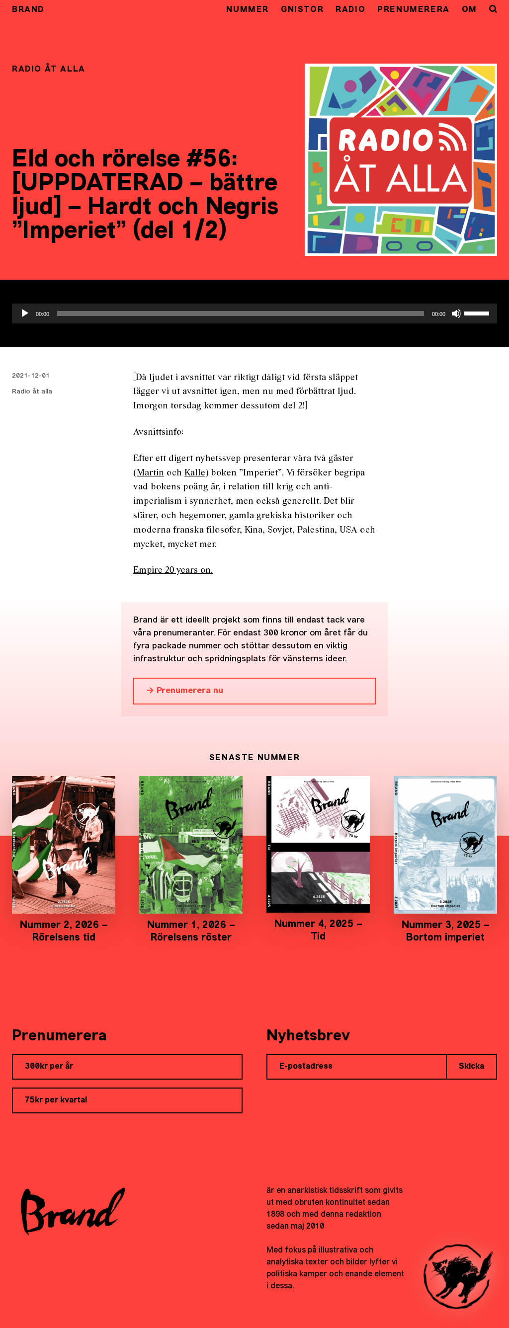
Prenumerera (413, 10)
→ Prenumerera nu (184, 691)
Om (469, 10)
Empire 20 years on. (173, 570)
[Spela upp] (25, 313)
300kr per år (49, 1067)
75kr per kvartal (56, 1100)
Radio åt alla (32, 392)
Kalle (194, 473)
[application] (254, 313)
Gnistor (302, 10)
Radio (350, 10)
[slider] (478, 312)
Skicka (471, 1067)
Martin (150, 473)
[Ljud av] (456, 313)
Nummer (247, 10)
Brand (28, 10)
